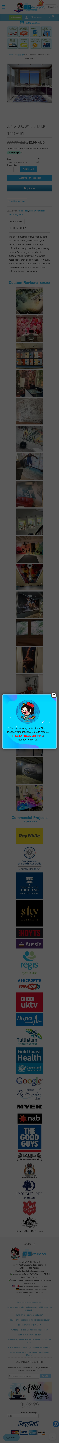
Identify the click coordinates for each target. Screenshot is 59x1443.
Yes (35, 739)
